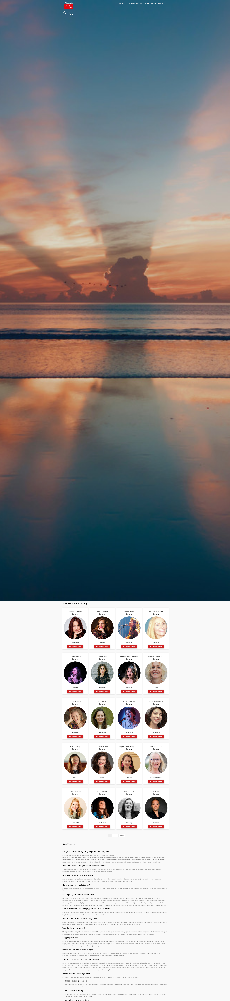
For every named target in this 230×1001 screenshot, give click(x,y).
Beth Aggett (102, 791)
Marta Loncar (129, 791)
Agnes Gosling (75, 701)
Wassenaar (102, 733)
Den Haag (129, 823)
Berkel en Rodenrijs (156, 778)
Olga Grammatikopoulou (129, 746)
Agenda (146, 4)
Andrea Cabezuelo (75, 656)
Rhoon (75, 778)
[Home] (68, 3)
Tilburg (102, 778)
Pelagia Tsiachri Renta (129, 656)
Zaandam (156, 823)
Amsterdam (75, 642)
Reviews (160, 4)
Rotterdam (129, 642)
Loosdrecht (75, 823)
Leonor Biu (102, 656)
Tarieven (153, 4)
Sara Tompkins (129, 701)
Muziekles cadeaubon (135, 4)
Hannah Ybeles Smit (156, 656)
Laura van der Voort (156, 611)
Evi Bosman (129, 611)
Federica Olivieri (75, 611)
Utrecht (102, 642)
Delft (156, 688)
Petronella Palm (156, 746)
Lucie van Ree (102, 746)
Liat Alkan (102, 701)
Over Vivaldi (122, 4)
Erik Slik (156, 791)
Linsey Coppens (102, 611)
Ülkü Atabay (75, 746)
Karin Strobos (75, 791)
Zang (67, 12)
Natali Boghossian (156, 701)
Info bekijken (76, 646)
